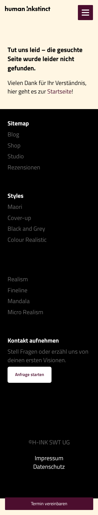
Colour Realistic (27, 239)
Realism (18, 279)
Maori (15, 206)
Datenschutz (49, 466)
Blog (13, 134)
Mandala (19, 300)
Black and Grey (26, 228)
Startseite (59, 91)
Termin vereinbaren (49, 503)
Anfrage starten (29, 374)
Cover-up (19, 217)
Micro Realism (25, 311)
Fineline (17, 290)
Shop (14, 145)
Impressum (49, 457)
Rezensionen (24, 167)
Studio (16, 156)
